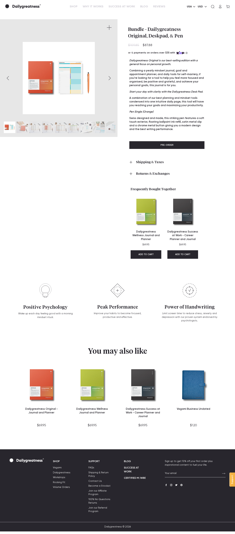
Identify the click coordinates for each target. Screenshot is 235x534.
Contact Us (95, 481)
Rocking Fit (59, 482)
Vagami (57, 467)
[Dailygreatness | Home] (28, 6)
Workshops (59, 477)
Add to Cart (146, 254)
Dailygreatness (61, 472)
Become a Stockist (99, 486)
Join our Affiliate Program (97, 493)
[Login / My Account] (220, 6)
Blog (127, 461)
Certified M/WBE (135, 478)
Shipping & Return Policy (98, 474)
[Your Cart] (227, 6)
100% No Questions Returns (99, 501)
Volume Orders (61, 487)
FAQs (91, 467)
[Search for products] (212, 6)
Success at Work (131, 470)
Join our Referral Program (97, 510)
